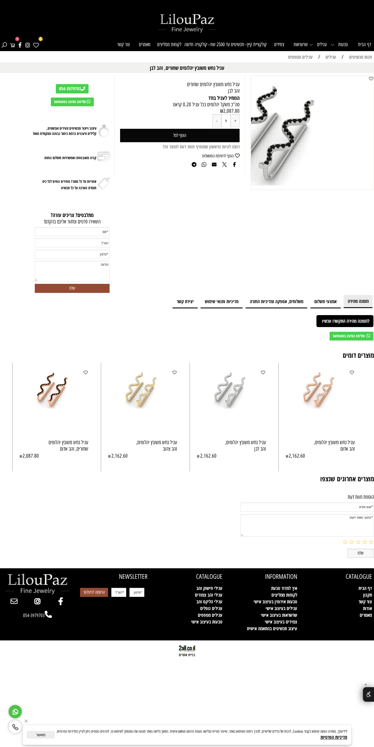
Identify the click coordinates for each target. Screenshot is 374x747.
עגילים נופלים (211, 608)
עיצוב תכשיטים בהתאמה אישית (272, 628)
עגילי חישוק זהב (209, 588)
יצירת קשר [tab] (185, 301)
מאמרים (144, 44)
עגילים (322, 44)
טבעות (343, 44)
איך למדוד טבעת (284, 588)
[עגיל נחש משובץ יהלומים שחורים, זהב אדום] (54, 406)
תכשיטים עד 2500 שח (227, 44)
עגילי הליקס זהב (209, 601)
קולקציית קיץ (257, 44)
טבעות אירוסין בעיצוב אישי (275, 601)
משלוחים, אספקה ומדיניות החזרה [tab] (276, 301)
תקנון (367, 594)
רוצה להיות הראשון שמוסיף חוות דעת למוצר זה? (201, 146)
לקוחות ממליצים (169, 44)
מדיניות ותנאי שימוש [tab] (221, 301)
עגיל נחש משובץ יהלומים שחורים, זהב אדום (68, 445)
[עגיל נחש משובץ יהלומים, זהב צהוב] (142, 406)
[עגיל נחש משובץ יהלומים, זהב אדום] (320, 406)
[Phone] (15, 725)
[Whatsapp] (15, 710)
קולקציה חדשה (195, 44)
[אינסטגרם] (27, 44)
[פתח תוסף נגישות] (368, 694)
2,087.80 (231, 111)
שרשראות (301, 44)
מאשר (41, 735)
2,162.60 (297, 456)
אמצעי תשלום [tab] (325, 301)
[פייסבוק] (20, 44)
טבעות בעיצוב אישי (206, 621)
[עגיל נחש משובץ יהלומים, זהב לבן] (231, 406)
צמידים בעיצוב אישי (281, 621)
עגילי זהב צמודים (208, 594)
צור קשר (123, 44)
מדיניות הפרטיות (334, 737)
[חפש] (4, 44)
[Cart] (12, 44)
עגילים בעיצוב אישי (281, 608)
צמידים (279, 44)
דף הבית (364, 44)
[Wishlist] (36, 44)
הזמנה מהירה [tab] (358, 301)
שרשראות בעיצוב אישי (279, 615)
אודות (367, 608)
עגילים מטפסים (210, 615)
